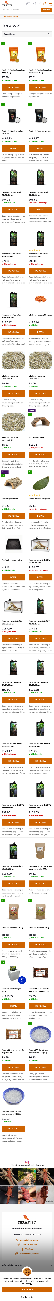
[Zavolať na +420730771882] (34, 3)
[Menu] (50, 3)
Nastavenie (27, 1297)
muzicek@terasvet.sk (29, 1240)
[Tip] (13, 54)
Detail (13, 148)
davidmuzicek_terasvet (29, 1253)
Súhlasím (28, 1289)
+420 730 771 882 (29, 1244)
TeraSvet (29, 1249)
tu (31, 1283)
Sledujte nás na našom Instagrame (28, 1165)
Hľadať (46, 10)
